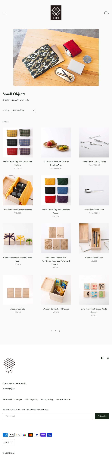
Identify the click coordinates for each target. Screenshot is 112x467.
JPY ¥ (6, 443)
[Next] (59, 331)
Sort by (6, 110)
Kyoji (12, 453)
